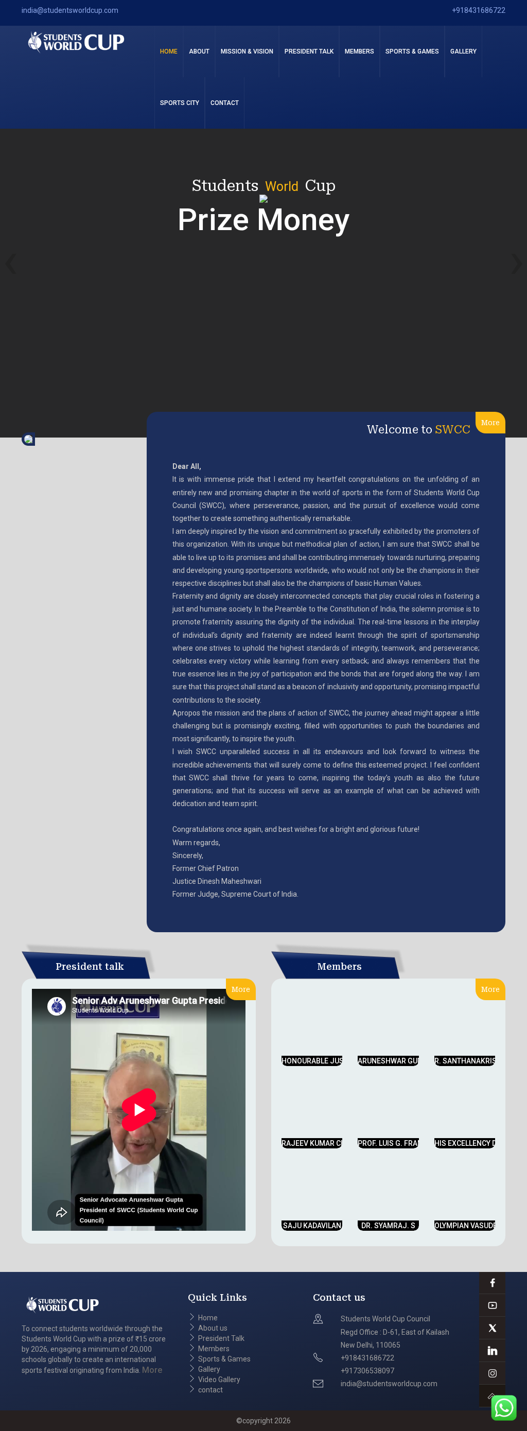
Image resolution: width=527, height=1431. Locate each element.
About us (212, 1328)
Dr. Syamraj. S (388, 1225)
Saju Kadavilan (312, 1225)
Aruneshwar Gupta (394, 1061)
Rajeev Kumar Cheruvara (329, 1143)
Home (169, 51)
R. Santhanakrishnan (475, 1061)
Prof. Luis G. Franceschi (403, 1143)
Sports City (179, 103)
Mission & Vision (247, 51)
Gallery (209, 1369)
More (490, 422)
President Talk (309, 51)
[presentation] (10, 261)
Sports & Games (412, 51)
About (199, 51)
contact (224, 103)
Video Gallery (219, 1379)
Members (359, 51)
